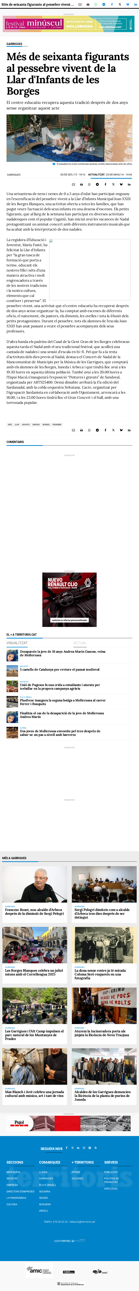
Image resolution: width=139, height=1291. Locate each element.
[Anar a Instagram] (84, 1148)
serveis (36, 425)
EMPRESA (12, 1185)
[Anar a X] (72, 1148)
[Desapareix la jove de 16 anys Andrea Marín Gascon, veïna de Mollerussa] (12, 655)
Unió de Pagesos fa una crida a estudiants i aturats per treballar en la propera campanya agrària (60, 687)
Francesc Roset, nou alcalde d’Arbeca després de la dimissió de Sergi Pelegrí (34, 911)
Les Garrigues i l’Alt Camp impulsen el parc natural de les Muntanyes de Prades (34, 1035)
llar (17, 425)
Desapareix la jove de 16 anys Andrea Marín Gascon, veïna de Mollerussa (62, 653)
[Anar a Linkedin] (78, 1148)
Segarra (44, 1191)
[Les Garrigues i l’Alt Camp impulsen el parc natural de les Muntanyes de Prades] (34, 1006)
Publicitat (111, 1172)
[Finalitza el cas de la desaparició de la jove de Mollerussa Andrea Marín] (12, 717)
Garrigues (14, 44)
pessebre (57, 425)
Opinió (76, 1172)
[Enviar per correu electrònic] (80, 4)
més (10, 425)
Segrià (43, 1197)
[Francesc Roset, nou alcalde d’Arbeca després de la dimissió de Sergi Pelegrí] (34, 884)
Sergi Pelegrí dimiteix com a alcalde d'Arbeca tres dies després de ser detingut (102, 913)
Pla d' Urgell (47, 1185)
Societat (12, 1178)
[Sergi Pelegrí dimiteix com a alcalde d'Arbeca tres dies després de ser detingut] (104, 884)
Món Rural (14, 1172)
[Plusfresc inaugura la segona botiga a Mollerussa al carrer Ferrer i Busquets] (12, 702)
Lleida (43, 1172)
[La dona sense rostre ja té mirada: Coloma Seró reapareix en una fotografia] (104, 945)
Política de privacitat (111, 1180)
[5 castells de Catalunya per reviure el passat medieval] (12, 671)
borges (46, 425)
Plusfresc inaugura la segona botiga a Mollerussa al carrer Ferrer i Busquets (63, 702)
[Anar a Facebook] (67, 1148)
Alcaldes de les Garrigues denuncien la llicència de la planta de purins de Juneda (102, 1096)
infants (26, 425)
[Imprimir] (88, 4)
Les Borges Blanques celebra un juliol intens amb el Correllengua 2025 (34, 972)
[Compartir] (96, 4)
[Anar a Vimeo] (90, 1148)
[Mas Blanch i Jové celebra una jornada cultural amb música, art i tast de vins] (34, 1066)
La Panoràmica (16, 1197)
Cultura (12, 1204)
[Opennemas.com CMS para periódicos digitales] (69, 1240)
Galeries (77, 1178)
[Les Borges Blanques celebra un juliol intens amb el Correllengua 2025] (34, 945)
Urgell (44, 1210)
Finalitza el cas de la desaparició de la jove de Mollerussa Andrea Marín (62, 715)
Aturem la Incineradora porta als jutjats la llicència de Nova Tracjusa (102, 1033)
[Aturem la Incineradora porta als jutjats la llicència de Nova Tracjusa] (104, 1006)
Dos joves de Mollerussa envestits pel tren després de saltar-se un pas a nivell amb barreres (60, 733)
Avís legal (111, 1188)
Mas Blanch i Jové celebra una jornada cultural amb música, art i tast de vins (34, 1094)
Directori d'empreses (20, 1191)
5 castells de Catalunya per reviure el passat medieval (60, 669)
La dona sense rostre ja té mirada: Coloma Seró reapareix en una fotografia (100, 974)
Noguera (45, 1204)
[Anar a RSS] (95, 1148)
